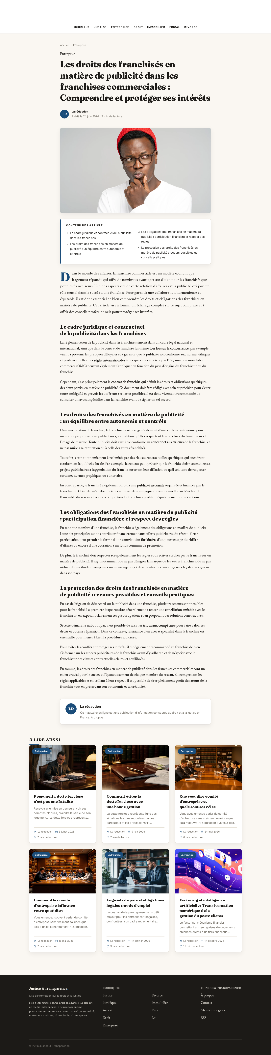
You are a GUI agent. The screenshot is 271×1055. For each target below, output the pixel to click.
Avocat (107, 1010)
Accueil (64, 45)
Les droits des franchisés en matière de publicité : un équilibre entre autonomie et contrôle (97, 248)
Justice (100, 27)
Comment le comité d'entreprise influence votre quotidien (54, 905)
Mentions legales (213, 1010)
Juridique (82, 27)
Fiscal (174, 27)
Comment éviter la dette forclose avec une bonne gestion (125, 801)
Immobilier (156, 27)
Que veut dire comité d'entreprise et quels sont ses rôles (199, 801)
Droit (138, 27)
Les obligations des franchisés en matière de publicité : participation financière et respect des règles (173, 236)
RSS (204, 1018)
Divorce (191, 27)
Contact (206, 1003)
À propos (97, 717)
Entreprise (120, 27)
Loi (154, 1018)
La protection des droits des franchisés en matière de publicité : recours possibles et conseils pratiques (169, 252)
